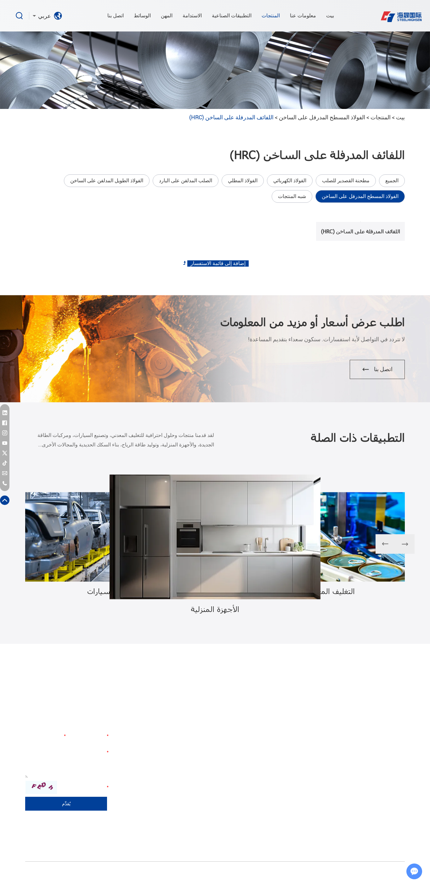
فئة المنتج (393, 714)
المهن (167, 16)
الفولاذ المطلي (242, 181)
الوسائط (142, 16)
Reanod (182, 878)
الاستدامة (192, 16)
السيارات (319, 733)
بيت (330, 16)
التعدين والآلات (314, 767)
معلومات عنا (303, 16)
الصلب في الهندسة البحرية (304, 789)
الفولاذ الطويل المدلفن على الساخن (106, 181)
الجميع (392, 181)
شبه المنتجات (292, 196)
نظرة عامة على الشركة (237, 737)
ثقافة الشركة (239, 752)
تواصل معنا (94, 714)
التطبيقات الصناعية (232, 16)
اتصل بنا (115, 16)
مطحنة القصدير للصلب (346, 181)
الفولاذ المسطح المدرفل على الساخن (322, 117)
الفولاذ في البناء (314, 778)
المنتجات (271, 16)
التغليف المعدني (313, 755)
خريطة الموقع (235, 878)
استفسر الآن (357, 222)
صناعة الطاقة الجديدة (308, 801)
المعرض (243, 775)
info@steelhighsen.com (159, 784)
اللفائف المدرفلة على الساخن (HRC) (360, 231)
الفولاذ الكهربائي (289, 181)
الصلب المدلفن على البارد (185, 181)
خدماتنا (244, 764)
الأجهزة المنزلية (314, 744)
